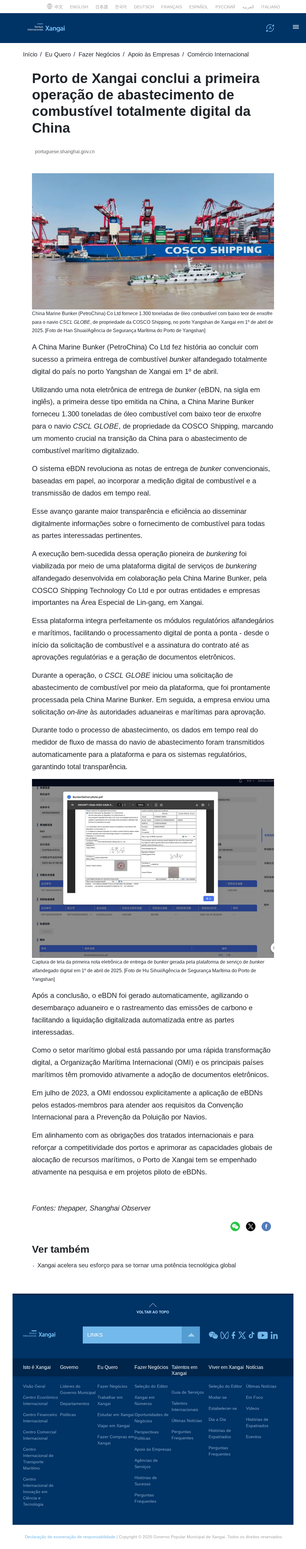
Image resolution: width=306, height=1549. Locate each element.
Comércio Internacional (218, 54)
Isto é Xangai (37, 1367)
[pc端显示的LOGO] (53, 28)
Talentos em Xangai (184, 1370)
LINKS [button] (95, 1335)
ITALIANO (270, 6)
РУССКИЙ (225, 6)
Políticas (68, 1414)
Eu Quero (58, 54)
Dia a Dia (217, 1419)
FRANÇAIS (171, 6)
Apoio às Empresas (154, 54)
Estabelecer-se (223, 1408)
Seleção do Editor (151, 1386)
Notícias (254, 1367)
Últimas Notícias (187, 1420)
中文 (58, 6)
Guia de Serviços (188, 1392)
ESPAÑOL (198, 6)
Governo (69, 1367)
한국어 (121, 6)
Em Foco (254, 1397)
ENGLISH (79, 6)
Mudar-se (218, 1397)
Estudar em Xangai (115, 1414)
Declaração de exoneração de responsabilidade (70, 1536)
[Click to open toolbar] (270, 27)
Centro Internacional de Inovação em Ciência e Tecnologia (38, 1492)
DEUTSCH (144, 6)
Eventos (253, 1436)
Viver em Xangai (226, 1367)
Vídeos (252, 1408)
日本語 (101, 6)
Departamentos (74, 1403)
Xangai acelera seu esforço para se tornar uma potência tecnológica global (136, 1265)
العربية (248, 6)
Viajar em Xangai (113, 1425)
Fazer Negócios (99, 54)
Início (30, 54)
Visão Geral (34, 1386)
